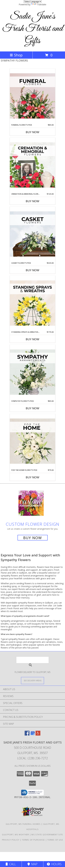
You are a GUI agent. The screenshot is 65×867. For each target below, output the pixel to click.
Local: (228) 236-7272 (32, 758)
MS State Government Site (47, 834)
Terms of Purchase (33, 839)
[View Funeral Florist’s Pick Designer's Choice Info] (32, 96)
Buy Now (32, 132)
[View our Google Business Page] (32, 734)
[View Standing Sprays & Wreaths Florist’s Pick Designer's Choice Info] (32, 303)
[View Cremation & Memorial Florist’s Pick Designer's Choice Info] (32, 165)
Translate (41, 4)
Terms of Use (55, 839)
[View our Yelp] (38, 734)
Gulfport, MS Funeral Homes (23, 824)
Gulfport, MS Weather (15, 834)
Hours (56, 864)
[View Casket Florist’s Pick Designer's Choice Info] (32, 234)
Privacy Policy (10, 839)
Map (33, 864)
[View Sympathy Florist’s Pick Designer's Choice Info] (32, 372)
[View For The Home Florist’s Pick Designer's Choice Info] (32, 441)
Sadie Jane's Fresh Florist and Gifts (32, 28)
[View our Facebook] (27, 734)
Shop (18, 54)
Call (12, 864)
